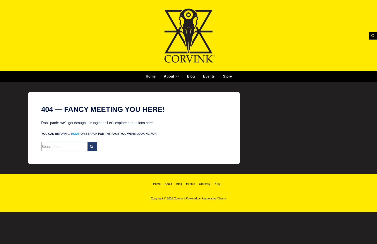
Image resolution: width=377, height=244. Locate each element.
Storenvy (205, 183)
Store (227, 76)
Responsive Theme (214, 198)
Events (209, 76)
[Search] (92, 146)
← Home (73, 133)
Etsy (218, 183)
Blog (191, 76)
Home (151, 76)
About (169, 76)
